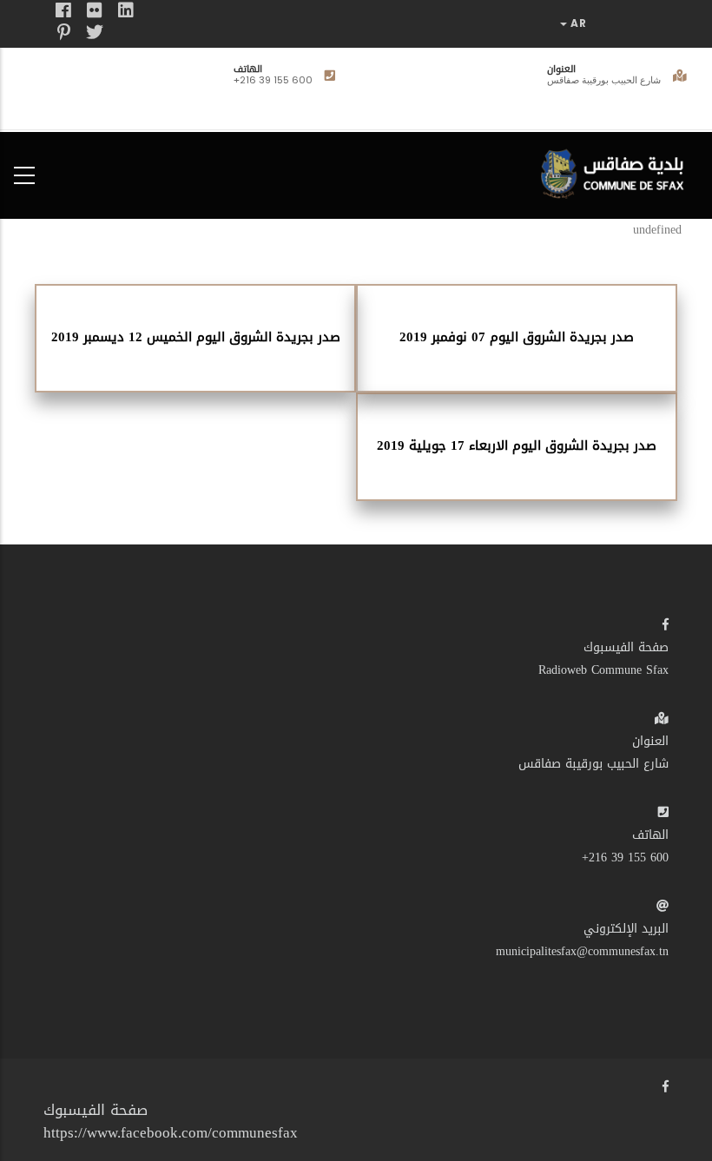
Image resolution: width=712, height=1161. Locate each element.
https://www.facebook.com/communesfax (170, 1132)
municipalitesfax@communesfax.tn (582, 951)
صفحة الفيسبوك (626, 647)
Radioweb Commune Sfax (603, 670)
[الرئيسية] (616, 171)
